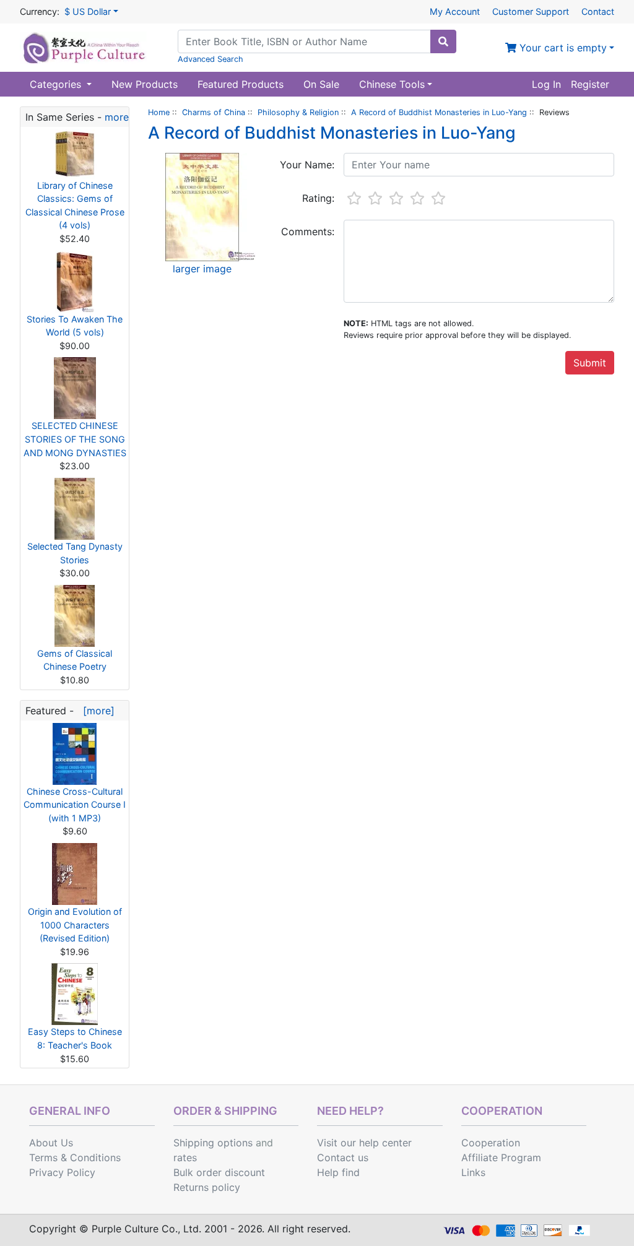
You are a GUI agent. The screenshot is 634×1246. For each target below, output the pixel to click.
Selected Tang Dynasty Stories (75, 553)
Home (159, 112)
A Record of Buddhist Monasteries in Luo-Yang (439, 112)
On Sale (321, 84)
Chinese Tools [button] (392, 84)
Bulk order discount (219, 1172)
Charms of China (213, 112)
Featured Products (241, 84)
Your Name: (307, 164)
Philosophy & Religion (298, 112)
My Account (455, 11)
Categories (57, 84)
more (117, 117)
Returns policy (206, 1187)
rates (185, 1157)
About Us (51, 1142)
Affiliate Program (501, 1157)
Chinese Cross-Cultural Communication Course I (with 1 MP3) (75, 804)
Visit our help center (364, 1142)
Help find (338, 1172)
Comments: (307, 231)
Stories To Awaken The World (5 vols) (75, 326)
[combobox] (304, 41)
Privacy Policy (62, 1172)
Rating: (318, 198)
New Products (144, 84)
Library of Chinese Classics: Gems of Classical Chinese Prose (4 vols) (74, 205)
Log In (546, 84)
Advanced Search (210, 59)
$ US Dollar (87, 11)
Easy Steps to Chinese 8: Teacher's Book (75, 1038)
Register (590, 84)
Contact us (342, 1157)
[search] (443, 41)
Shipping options (213, 1142)
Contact (597, 11)
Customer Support (530, 11)
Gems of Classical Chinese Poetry (74, 660)
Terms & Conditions (75, 1157)
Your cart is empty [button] (561, 47)
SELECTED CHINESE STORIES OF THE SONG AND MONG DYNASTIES (75, 438)
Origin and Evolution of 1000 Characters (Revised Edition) (75, 924)
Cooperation (490, 1142)
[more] (96, 710)
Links (473, 1172)
